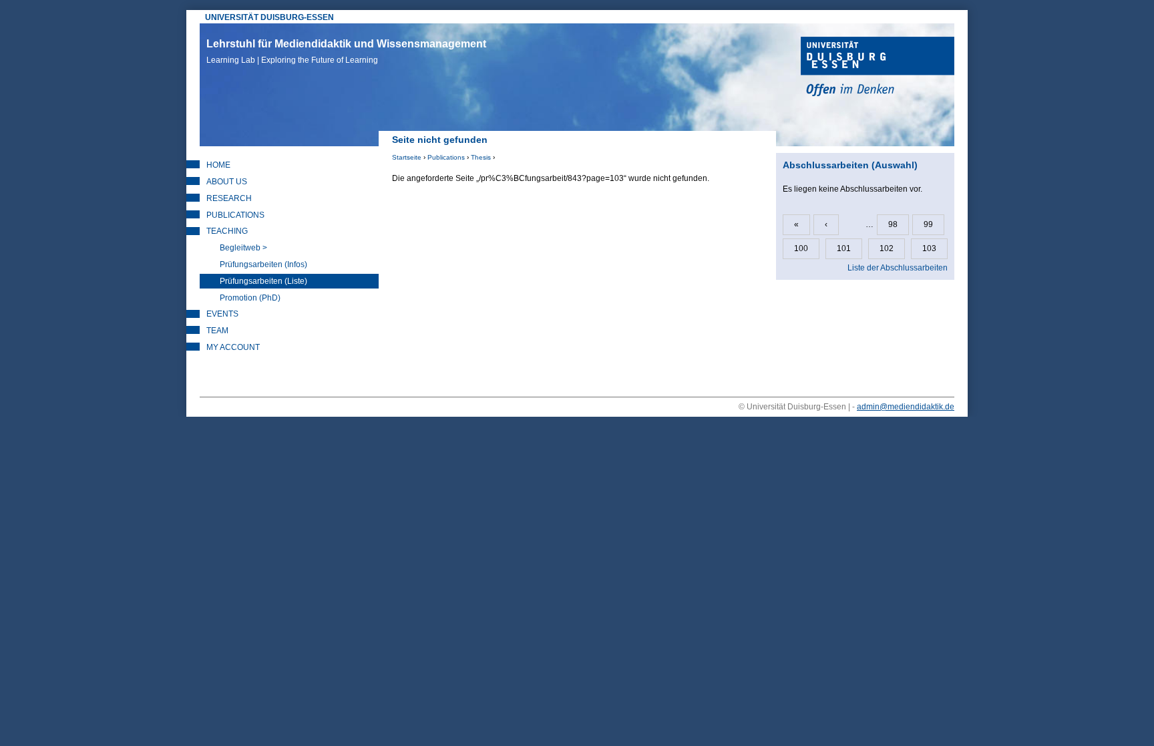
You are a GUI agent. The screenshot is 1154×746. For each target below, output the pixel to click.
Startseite (406, 157)
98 (893, 224)
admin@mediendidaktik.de (905, 406)
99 (928, 224)
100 (801, 248)
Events (222, 314)
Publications (446, 157)
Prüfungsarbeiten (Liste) (263, 281)
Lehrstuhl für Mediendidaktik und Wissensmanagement (346, 51)
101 (844, 248)
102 (887, 248)
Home (218, 165)
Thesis (481, 157)
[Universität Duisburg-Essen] (877, 68)
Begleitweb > (243, 247)
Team (217, 330)
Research (229, 198)
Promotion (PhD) (250, 298)
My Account (233, 347)
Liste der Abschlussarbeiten (897, 267)
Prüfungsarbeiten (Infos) (263, 264)
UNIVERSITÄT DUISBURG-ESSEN (269, 17)
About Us (226, 181)
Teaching (227, 231)
